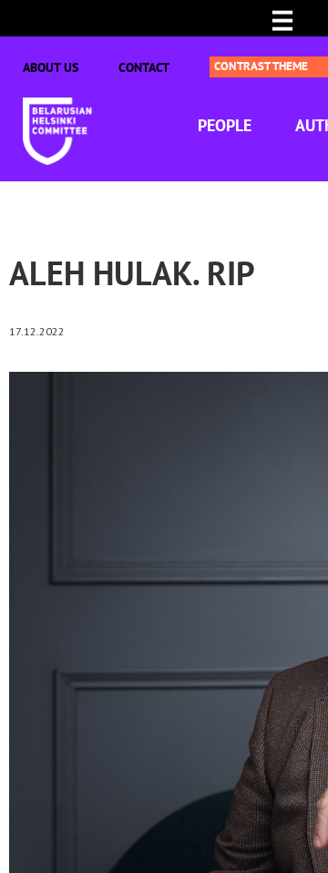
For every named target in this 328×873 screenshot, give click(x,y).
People (224, 125)
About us (50, 67)
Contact (143, 67)
